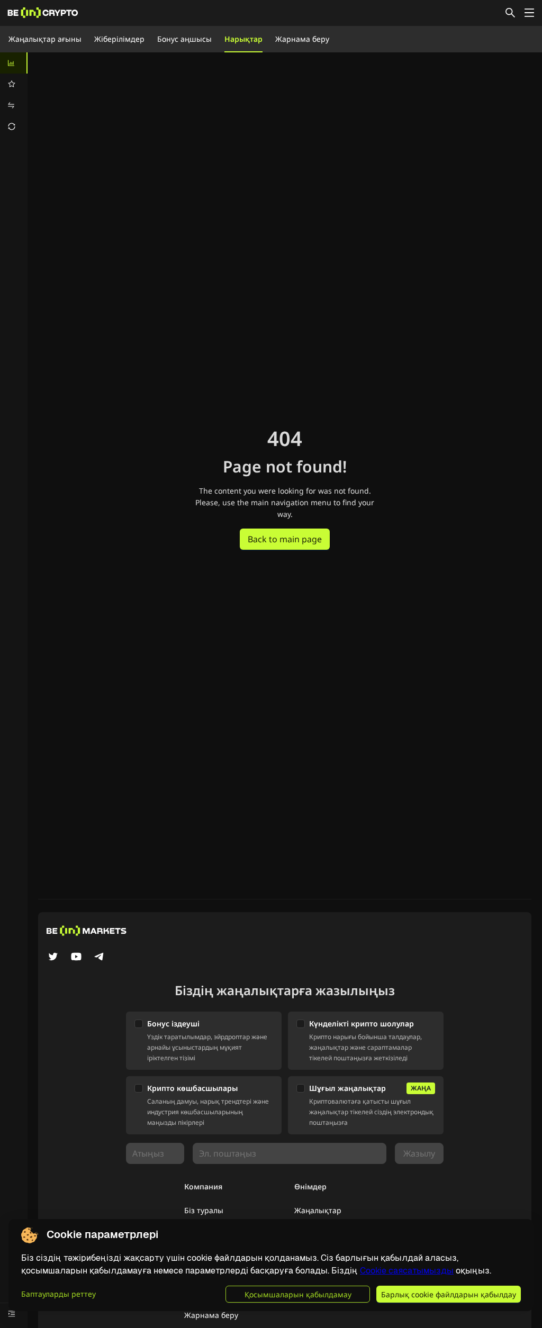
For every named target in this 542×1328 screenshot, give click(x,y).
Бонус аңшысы (184, 39)
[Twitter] (53, 957)
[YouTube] (76, 957)
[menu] (14, 94)
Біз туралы (203, 1210)
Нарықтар (243, 39)
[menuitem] (14, 63)
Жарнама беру (302, 39)
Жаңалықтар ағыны (45, 39)
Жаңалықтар (317, 1210)
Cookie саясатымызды (407, 1270)
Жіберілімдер (119, 39)
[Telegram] (99, 957)
